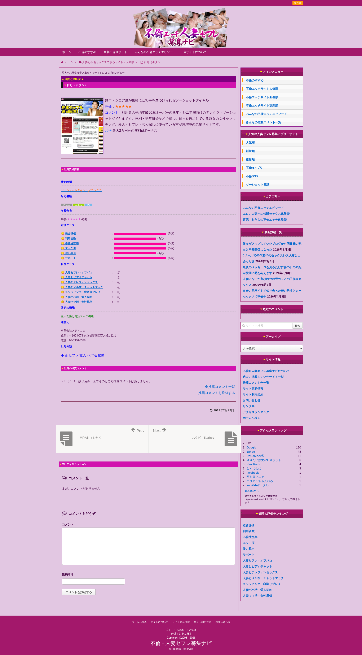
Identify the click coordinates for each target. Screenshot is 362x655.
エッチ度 (249, 543)
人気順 (250, 142)
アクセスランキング (256, 412)
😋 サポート (68, 258)
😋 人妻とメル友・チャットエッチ (82, 287)
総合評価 (249, 525)
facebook (253, 472)
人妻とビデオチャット (257, 566)
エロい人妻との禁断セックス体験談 (266, 213)
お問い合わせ (251, 400)
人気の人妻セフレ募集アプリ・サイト (273, 134)
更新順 (250, 159)
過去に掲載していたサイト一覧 (263, 376)
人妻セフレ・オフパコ (257, 560)
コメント (68, 524)
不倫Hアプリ (254, 167)
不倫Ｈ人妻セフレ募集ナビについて (266, 371)
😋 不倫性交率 (70, 243)
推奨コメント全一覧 (256, 382)
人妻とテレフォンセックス (260, 572)
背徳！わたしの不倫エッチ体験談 (265, 219)
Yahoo (251, 451)
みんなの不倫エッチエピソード (155, 52)
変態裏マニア (255, 476)
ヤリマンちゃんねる (260, 481)
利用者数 (249, 531)
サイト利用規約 (253, 394)
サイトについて (159, 622)
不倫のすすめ (87, 52)
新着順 (250, 150)
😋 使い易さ (68, 253)
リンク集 (249, 406)
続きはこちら (252, 491)
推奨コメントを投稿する (216, 393)
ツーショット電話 (257, 184)
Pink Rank (253, 464)
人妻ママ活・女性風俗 (257, 595)
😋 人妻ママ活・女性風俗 (76, 301)
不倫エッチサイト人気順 (262, 88)
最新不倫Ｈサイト (115, 52)
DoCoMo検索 (255, 455)
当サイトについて (195, 52)
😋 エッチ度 (68, 248)
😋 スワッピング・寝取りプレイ (81, 292)
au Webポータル (258, 485)
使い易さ (249, 548)
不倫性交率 (250, 537)
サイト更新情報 (253, 388)
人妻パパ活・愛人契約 (257, 589)
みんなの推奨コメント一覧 (263, 122)
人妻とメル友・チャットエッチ (263, 578)
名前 (148, 574)
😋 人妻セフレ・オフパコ (76, 272)
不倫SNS (252, 176)
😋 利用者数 (68, 238)
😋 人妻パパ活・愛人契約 (76, 297)
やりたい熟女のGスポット (264, 460)
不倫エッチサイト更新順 (262, 105)
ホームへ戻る (251, 418)
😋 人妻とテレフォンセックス (79, 282)
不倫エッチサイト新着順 (262, 97)
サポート (249, 554)
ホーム (66, 52)
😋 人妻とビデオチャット (76, 277)
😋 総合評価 (68, 233)
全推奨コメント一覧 (220, 387)
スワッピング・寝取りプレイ (262, 584)
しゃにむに (254, 468)
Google (251, 447)
